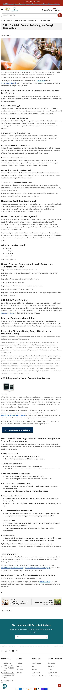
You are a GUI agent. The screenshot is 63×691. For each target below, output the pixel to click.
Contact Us (51, 663)
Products (19, 663)
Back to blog (7, 610)
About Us (51, 666)
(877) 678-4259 (9, 673)
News (8, 20)
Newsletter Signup (54, 676)
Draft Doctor (41, 80)
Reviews (19, 672)
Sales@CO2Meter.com (9, 676)
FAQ (33, 666)
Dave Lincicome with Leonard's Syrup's (37, 568)
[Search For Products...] (60, 15)
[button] (3, 9)
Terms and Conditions (39, 676)
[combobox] (29, 15)
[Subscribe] (46, 637)
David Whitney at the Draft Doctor (12, 568)
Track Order (36, 672)
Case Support (36, 663)
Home (3, 20)
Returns (34, 669)
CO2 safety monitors (7, 313)
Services (19, 666)
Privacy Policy (52, 672)
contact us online (45, 581)
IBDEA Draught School (8, 83)
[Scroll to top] (59, 686)
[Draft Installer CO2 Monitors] (17, 430)
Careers (50, 669)
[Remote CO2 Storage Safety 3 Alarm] (8, 387)
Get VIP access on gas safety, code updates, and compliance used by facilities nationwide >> (31, 4)
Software (20, 669)
